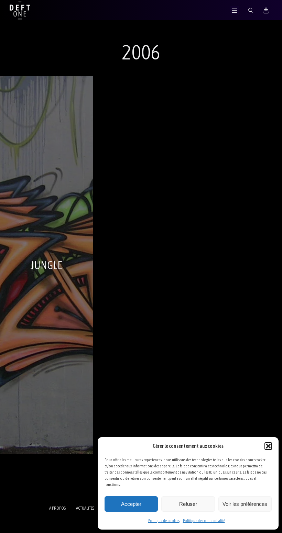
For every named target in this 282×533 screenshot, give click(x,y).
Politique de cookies (164, 520)
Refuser (188, 504)
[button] (268, 446)
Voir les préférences (245, 504)
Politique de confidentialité (204, 520)
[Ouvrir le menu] (234, 10)
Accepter (131, 504)
